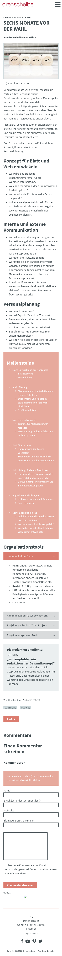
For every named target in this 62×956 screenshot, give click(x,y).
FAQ (30, 916)
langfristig (10, 707)
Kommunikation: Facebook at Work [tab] (27, 615)
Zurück (11, 719)
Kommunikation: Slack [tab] (20, 556)
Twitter (13, 898)
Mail (20, 898)
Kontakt (31, 929)
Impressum (31, 933)
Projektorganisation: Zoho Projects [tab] (27, 625)
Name (7, 790)
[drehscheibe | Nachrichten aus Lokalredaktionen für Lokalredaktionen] (17, 4)
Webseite (8, 810)
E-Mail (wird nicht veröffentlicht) (22, 800)
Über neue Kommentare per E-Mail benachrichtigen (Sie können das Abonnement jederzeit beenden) (31, 869)
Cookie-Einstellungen (31, 924)
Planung (25, 707)
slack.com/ (18, 602)
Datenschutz (31, 920)
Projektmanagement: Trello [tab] (23, 635)
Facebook (6, 898)
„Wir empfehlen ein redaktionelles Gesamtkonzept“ (31, 661)
